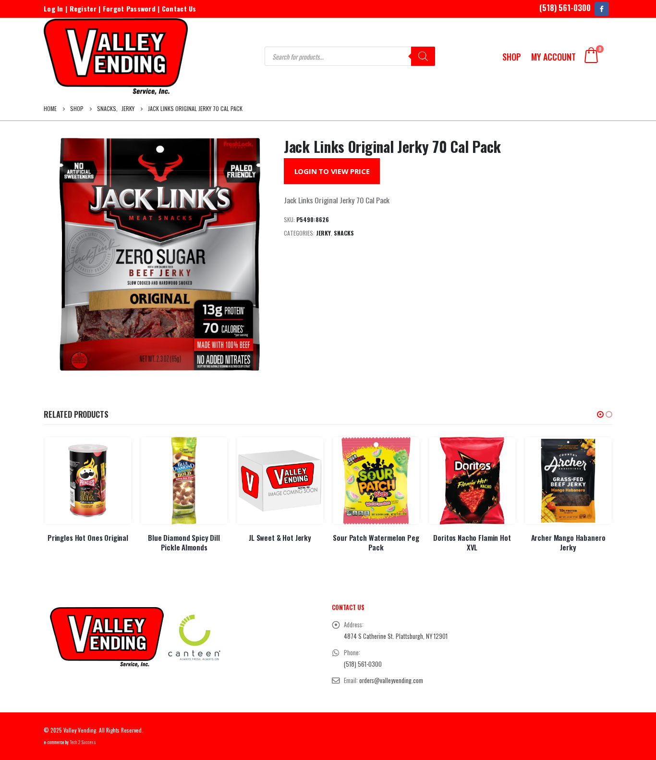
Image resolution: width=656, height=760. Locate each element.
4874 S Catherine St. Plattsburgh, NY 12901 (396, 636)
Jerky (323, 233)
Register (83, 8)
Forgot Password (129, 8)
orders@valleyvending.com (391, 680)
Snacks (344, 233)
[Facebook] (601, 9)
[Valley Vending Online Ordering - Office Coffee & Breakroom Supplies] (116, 56)
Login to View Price (332, 171)
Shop (511, 56)
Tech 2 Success (83, 742)
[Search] (423, 56)
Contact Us (179, 8)
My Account (553, 56)
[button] (600, 414)
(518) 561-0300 (565, 7)
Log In (53, 8)
